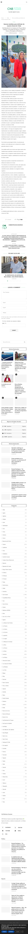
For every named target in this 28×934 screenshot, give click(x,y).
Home (2, 18)
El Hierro (15, 572)
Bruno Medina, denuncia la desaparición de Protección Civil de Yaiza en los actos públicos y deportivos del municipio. (20, 389)
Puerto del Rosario (15, 714)
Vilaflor (15, 795)
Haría (15, 613)
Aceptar (4, 931)
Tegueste (15, 757)
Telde (8, 18)
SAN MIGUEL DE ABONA (15, 729)
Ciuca (15, 550)
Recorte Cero (15, 717)
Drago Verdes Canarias (15, 569)
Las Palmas (15, 657)
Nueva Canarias (15, 682)
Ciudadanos (15, 553)
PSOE (15, 707)
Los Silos (15, 670)
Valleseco (15, 783)
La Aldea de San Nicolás (15, 622)
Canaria (15, 544)
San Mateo (15, 726)
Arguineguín (15, 525)
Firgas (15, 582)
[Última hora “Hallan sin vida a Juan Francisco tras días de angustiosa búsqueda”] (21, 402)
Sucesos (15, 751)
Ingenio (15, 619)
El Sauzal (15, 578)
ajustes (12, 929)
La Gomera (15, 629)
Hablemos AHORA (15, 610)
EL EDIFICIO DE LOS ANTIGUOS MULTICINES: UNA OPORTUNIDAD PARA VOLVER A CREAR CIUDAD (18, 859)
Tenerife (15, 767)
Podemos (15, 701)
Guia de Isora (15, 604)
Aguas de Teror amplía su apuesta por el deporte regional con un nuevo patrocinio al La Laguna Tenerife (17, 898)
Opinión (15, 688)
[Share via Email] (21, 219)
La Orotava (15, 648)
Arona (15, 531)
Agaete (15, 513)
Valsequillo (15, 786)
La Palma (15, 651)
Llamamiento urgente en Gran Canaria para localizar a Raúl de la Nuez (18, 496)
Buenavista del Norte (15, 541)
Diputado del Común (15, 566)
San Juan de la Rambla (15, 723)
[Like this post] (15, 219)
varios (15, 792)
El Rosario (15, 575)
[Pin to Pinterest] (20, 219)
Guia (15, 600)
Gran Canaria (15, 594)
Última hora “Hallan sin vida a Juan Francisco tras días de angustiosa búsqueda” (20, 410)
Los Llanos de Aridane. (15, 663)
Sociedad (15, 748)
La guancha (15, 635)
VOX (15, 798)
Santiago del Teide (15, 742)
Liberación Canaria (15, 660)
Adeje (15, 509)
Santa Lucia (15, 736)
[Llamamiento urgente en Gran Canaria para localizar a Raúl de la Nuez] (5, 497)
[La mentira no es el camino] (7, 378)
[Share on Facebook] (17, 219)
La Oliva (15, 644)
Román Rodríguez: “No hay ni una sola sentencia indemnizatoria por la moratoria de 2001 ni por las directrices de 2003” (19, 870)
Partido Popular (15, 698)
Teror (15, 770)
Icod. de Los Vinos (15, 616)
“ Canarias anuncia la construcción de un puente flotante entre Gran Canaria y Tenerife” (6, 365)
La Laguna (15, 638)
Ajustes (17, 931)
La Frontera (15, 626)
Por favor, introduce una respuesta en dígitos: (11, 321)
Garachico (15, 591)
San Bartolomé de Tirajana (15, 720)
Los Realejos (15, 666)
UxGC (15, 779)
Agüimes (15, 516)
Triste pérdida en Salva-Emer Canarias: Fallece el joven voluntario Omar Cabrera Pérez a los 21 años (7, 410)
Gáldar (15, 588)
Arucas (15, 538)
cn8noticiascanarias (13, 33)
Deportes (15, 563)
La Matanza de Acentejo (15, 641)
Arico (15, 528)
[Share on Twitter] (18, 219)
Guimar (15, 607)
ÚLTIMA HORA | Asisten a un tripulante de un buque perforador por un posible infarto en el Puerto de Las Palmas (18, 485)
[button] (2, 269)
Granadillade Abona (15, 597)
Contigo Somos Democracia (15, 560)
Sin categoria (15, 745)
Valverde (15, 789)
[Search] (26, 2)
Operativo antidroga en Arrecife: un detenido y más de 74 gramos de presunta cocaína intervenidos (18, 450)
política (15, 704)
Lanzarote (15, 654)
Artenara (15, 534)
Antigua (15, 519)
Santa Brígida (15, 732)
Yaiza (15, 801)
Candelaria (15, 547)
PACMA (15, 692)
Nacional (15, 679)
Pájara (15, 695)
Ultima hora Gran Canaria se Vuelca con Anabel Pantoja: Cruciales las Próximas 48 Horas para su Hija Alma (20, 366)
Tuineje (15, 773)
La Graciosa (15, 632)
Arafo (15, 522)
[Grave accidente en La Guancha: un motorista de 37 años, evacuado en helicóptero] (5, 461)
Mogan (15, 673)
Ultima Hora (15, 776)
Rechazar (11, 931)
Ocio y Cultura (15, 685)
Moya (15, 676)
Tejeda (15, 761)
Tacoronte (15, 754)
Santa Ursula (15, 739)
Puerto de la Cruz (15, 710)
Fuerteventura (15, 585)
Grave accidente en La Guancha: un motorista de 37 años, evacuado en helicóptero (18, 461)
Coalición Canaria (15, 556)
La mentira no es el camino (6, 385)
